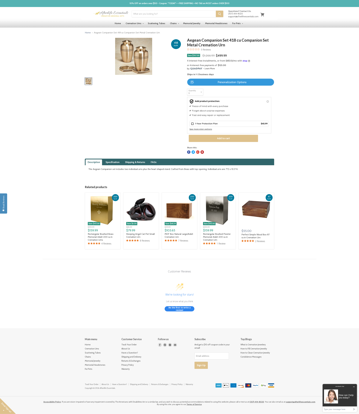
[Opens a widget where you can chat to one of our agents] (340, 398)
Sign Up (201, 365)
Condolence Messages (251, 357)
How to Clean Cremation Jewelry (255, 352)
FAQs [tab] (154, 162)
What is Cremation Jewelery (253, 344)
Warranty (125, 369)
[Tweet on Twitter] (193, 152)
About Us (125, 348)
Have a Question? (129, 352)
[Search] (219, 14)
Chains (173, 23)
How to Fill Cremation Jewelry (254, 348)
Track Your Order (129, 344)
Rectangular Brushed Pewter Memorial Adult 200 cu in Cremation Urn (217, 237)
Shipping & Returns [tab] (135, 162)
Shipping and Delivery (131, 357)
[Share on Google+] (197, 152)
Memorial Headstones (216, 23)
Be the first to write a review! (180, 308)
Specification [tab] (112, 162)
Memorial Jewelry (191, 23)
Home (118, 23)
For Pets (236, 23)
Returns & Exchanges (131, 361)
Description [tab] (94, 162)
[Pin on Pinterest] (202, 152)
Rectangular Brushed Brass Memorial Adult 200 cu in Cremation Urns (100, 237)
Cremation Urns (134, 23)
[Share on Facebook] (188, 152)
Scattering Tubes (156, 23)
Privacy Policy (127, 365)
